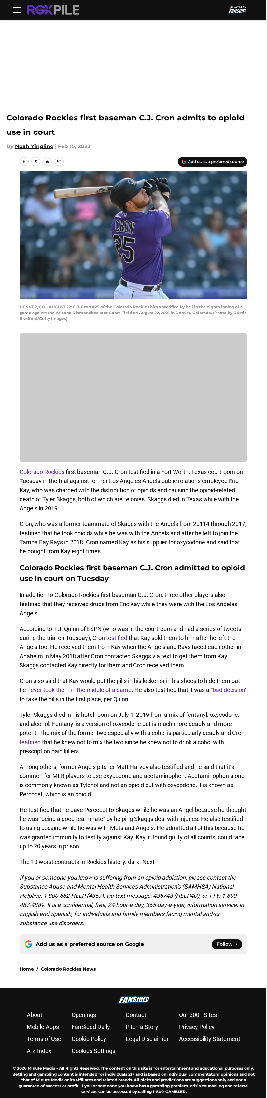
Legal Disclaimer (147, 1038)
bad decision (229, 690)
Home (27, 969)
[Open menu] (17, 10)
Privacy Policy (197, 1026)
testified (116, 637)
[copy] (59, 161)
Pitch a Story (142, 1026)
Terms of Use (44, 1038)
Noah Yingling (34, 146)
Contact (136, 1014)
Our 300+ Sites (198, 1014)
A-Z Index (39, 1051)
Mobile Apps (43, 1026)
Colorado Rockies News (68, 969)
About (34, 1014)
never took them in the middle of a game (79, 690)
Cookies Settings (93, 1051)
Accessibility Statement (209, 1038)
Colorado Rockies (42, 471)
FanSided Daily (91, 1026)
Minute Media (41, 1068)
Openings (84, 1014)
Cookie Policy (89, 1038)
